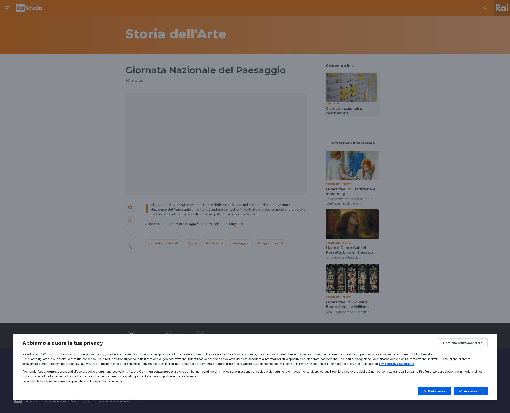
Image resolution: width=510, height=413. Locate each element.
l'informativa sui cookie (396, 364)
